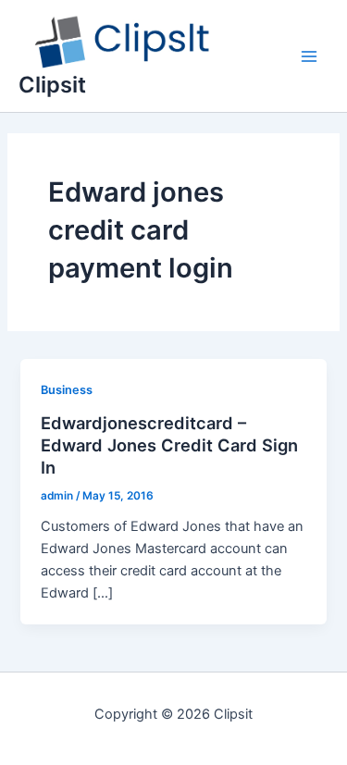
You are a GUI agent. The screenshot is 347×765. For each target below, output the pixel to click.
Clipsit (52, 84)
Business (67, 390)
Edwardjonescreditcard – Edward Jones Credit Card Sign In (169, 444)
